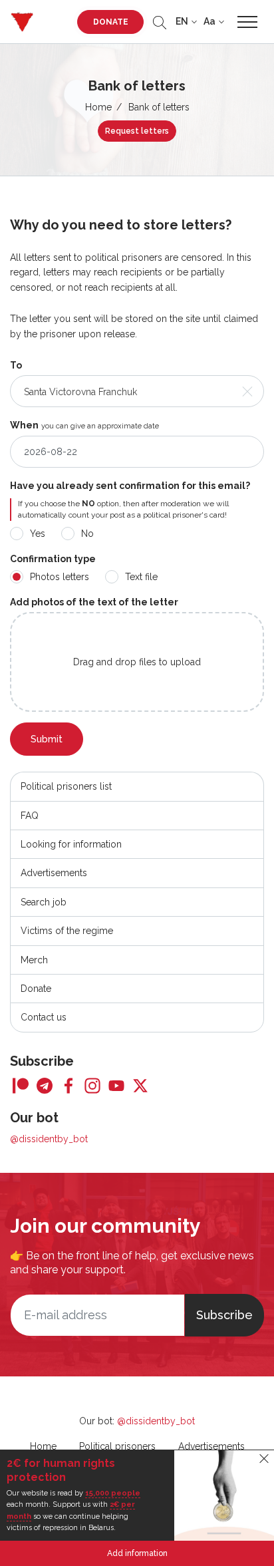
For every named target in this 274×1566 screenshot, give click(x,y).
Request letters (137, 131)
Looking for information (71, 844)
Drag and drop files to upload (137, 662)
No (87, 533)
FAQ (30, 815)
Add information (137, 1553)
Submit (47, 739)
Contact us (44, 1017)
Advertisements (54, 872)
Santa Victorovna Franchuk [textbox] (80, 392)
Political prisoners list (66, 786)
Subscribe (224, 1315)
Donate (110, 22)
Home (98, 107)
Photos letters (59, 576)
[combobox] (137, 391)
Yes (37, 533)
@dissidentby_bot (49, 1139)
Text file (141, 576)
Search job (44, 902)
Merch (34, 960)
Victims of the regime (67, 930)
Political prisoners (117, 1446)
